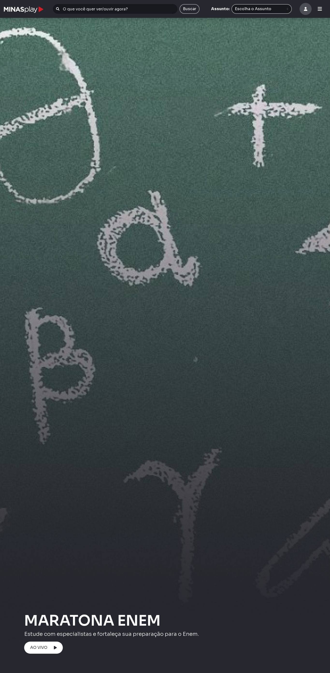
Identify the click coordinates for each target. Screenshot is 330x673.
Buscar (189, 8)
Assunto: (220, 8)
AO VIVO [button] (38, 647)
